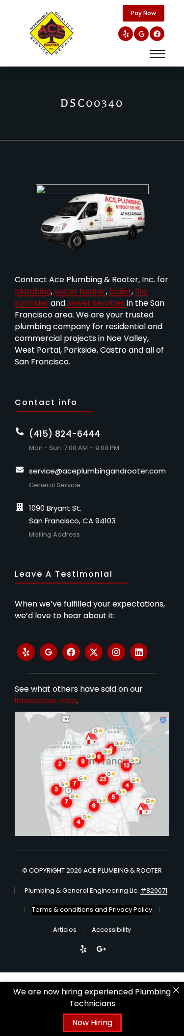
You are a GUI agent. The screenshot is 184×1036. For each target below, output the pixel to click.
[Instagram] (116, 652)
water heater (80, 291)
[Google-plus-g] (101, 949)
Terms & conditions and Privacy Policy (92, 909)
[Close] (176, 990)
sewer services (96, 303)
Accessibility (111, 929)
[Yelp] (125, 33)
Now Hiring (92, 1022)
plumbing (33, 291)
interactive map (46, 700)
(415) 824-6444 (64, 434)
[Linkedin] (139, 652)
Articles (65, 929)
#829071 (153, 890)
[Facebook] (157, 33)
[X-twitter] (94, 652)
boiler (120, 291)
